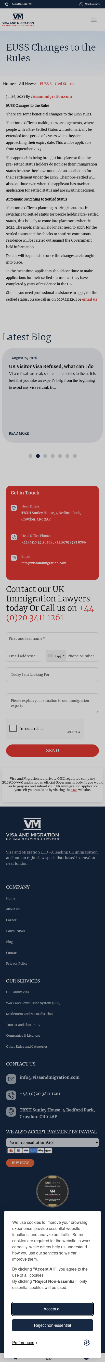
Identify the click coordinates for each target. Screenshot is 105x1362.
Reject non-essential (52, 1325)
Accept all (52, 1309)
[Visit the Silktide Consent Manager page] (87, 1342)
